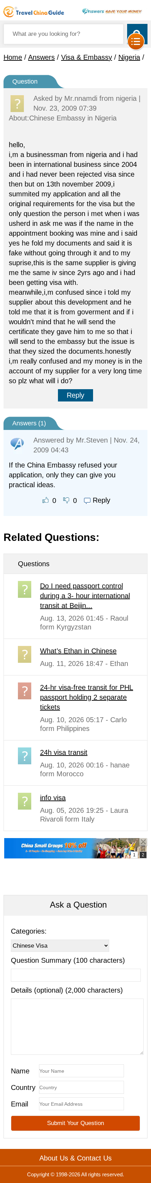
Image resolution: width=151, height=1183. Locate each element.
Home (13, 57)
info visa (53, 798)
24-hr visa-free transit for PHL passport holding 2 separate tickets (86, 697)
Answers (41, 57)
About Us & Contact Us (75, 1158)
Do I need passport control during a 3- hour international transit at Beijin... (85, 595)
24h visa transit (63, 752)
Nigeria (129, 57)
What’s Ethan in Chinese (78, 651)
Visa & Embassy (86, 57)
